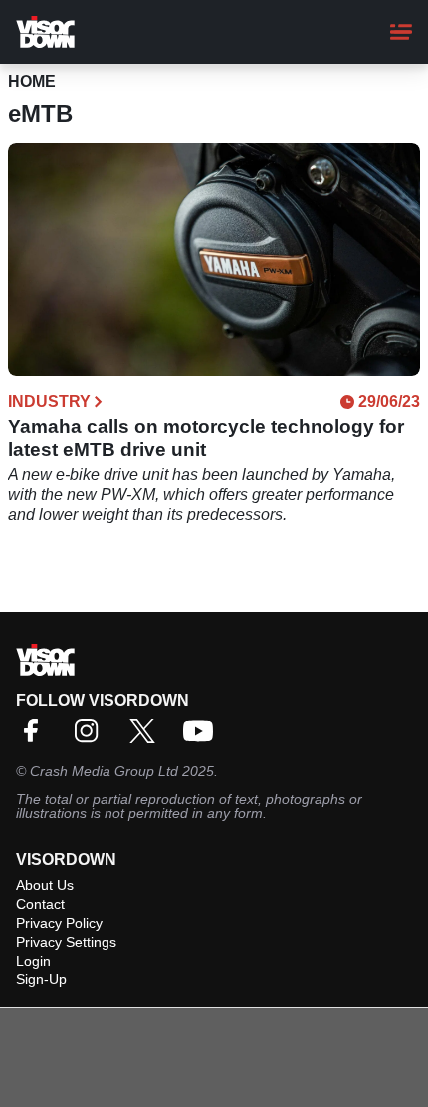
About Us (45, 885)
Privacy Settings (66, 942)
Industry (49, 402)
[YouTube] (203, 737)
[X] (147, 737)
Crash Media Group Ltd (104, 771)
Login (33, 961)
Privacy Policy (59, 923)
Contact (40, 904)
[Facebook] (36, 737)
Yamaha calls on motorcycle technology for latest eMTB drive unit (206, 438)
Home (32, 81)
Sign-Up (41, 979)
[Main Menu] (401, 32)
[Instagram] (91, 737)
